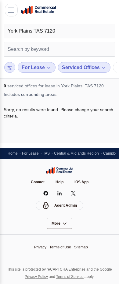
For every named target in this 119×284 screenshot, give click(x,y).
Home (13, 153)
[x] (73, 193)
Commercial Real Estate (38, 10)
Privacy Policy (36, 277)
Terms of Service (70, 277)
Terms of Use (60, 247)
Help (59, 182)
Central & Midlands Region (76, 153)
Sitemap (81, 247)
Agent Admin (65, 205)
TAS (46, 153)
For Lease (30, 153)
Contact (38, 182)
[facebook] (46, 193)
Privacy (40, 247)
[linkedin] (60, 193)
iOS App (81, 182)
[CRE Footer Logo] (59, 170)
